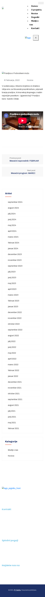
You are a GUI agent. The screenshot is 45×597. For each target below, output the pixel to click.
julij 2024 (12, 214)
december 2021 (15, 382)
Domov (34, 6)
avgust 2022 (13, 335)
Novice (34, 13)
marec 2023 (13, 295)
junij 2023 (12, 277)
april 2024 (12, 231)
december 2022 (15, 312)
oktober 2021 (14, 394)
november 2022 (15, 318)
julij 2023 (12, 272)
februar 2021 (13, 428)
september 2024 (15, 202)
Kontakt (35, 28)
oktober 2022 (14, 324)
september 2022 (15, 330)
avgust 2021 (13, 405)
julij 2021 (12, 411)
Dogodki (35, 17)
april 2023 (12, 289)
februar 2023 (13, 301)
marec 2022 (13, 365)
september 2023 (15, 266)
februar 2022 (13, 370)
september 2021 (15, 399)
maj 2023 (12, 283)
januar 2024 (13, 248)
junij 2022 (12, 347)
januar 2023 (13, 306)
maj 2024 (12, 225)
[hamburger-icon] (41, 3)
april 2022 (12, 359)
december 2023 (15, 254)
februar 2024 (13, 243)
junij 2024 (12, 219)
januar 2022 (13, 376)
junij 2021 (12, 417)
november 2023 (15, 260)
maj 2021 (12, 423)
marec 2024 (13, 237)
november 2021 (15, 388)
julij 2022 (12, 341)
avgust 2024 (13, 208)
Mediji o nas (33, 23)
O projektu (36, 10)
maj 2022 (12, 353)
